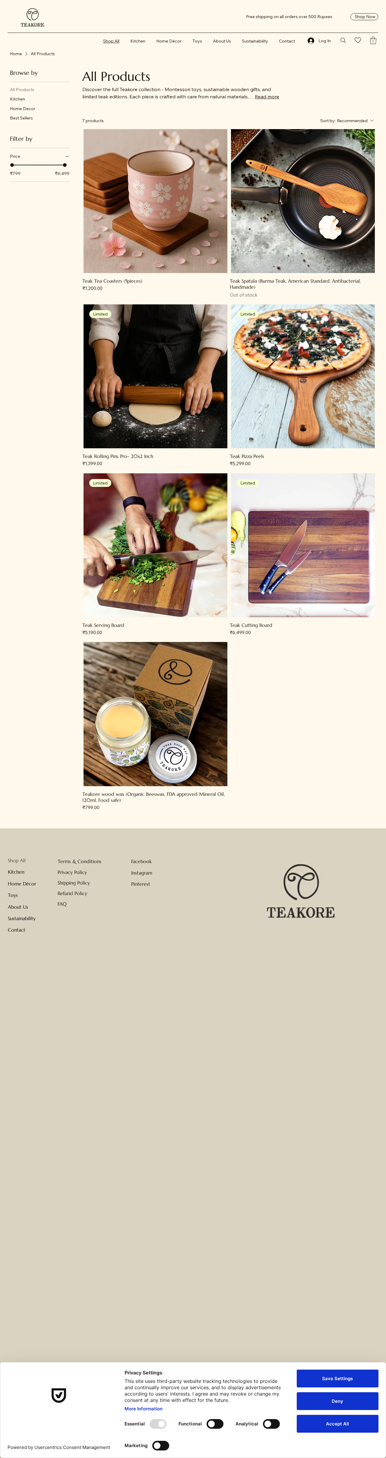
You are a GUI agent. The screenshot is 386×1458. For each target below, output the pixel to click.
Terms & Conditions (79, 861)
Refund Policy (72, 893)
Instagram (141, 873)
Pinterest (140, 884)
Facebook (141, 861)
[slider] (12, 165)
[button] (373, 40)
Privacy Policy (72, 872)
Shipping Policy (74, 883)
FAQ (62, 904)
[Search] (343, 40)
